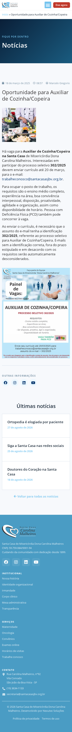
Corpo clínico (9, 596)
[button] (48, 5)
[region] (36, 708)
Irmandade (8, 590)
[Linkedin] (24, 382)
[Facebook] (5, 382)
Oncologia (8, 633)
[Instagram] (14, 382)
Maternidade (9, 627)
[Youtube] (33, 382)
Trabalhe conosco (12, 657)
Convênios (8, 639)
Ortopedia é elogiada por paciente (35, 422)
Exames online (10, 645)
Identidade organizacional (17, 584)
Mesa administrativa (14, 602)
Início (5, 14)
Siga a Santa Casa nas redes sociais (35, 445)
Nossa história (10, 578)
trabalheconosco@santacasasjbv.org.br (32, 179)
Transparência (10, 608)
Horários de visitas (13, 651)
